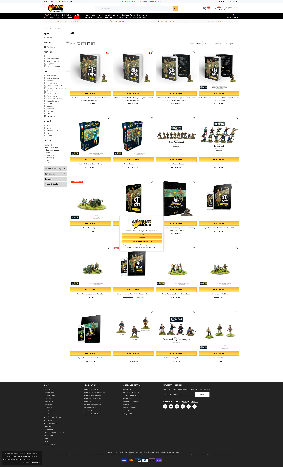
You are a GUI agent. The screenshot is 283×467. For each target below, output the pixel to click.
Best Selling (49, 158)
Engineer (50, 64)
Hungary (50, 109)
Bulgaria (50, 106)
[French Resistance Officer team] (219, 330)
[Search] (136, 8)
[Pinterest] (177, 406)
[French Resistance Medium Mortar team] (176, 266)
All (51, 28)
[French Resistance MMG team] (219, 266)
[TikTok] (183, 406)
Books (49, 38)
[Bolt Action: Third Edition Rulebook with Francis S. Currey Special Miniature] (219, 70)
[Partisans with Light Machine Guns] (176, 330)
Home (46, 28)
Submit (202, 394)
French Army (51, 96)
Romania (50, 111)
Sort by (218, 44)
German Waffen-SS (54, 86)
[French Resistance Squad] (133, 136)
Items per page (195, 44)
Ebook (49, 136)
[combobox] (134, 8)
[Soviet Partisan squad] (176, 136)
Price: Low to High (51, 147)
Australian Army (53, 101)
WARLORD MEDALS (233, 18)
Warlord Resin (52, 131)
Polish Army (51, 93)
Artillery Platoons (53, 61)
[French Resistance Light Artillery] (90, 200)
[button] (78, 43)
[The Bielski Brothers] (133, 330)
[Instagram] (171, 406)
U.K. (229, 1)
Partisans (50, 47)
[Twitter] (194, 406)
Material (48, 121)
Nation (47, 42)
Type (46, 33)
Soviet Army (51, 91)
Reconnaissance (53, 66)
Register (236, 8)
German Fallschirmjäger (56, 88)
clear (68, 42)
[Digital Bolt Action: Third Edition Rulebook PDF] (219, 200)
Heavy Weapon (52, 59)
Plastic (49, 125)
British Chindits (52, 78)
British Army (51, 76)
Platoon (48, 51)
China (49, 114)
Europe (234, 1)
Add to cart (91, 93)
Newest (47, 153)
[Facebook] (165, 406)
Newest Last (49, 155)
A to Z (46, 160)
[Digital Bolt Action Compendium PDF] (90, 330)
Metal (48, 128)
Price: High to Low (51, 150)
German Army (52, 83)
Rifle (48, 56)
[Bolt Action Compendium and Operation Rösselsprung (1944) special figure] (176, 200)
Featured (48, 145)
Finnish (49, 104)
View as (73, 44)
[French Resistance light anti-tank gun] (90, 266)
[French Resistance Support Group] (90, 136)
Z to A (46, 163)
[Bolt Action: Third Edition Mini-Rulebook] (133, 200)
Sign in (230, 8)
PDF (48, 133)
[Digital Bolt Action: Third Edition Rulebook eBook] (133, 266)
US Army (49, 81)
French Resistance (54, 98)
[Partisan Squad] (219, 136)
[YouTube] (188, 406)
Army (47, 71)
